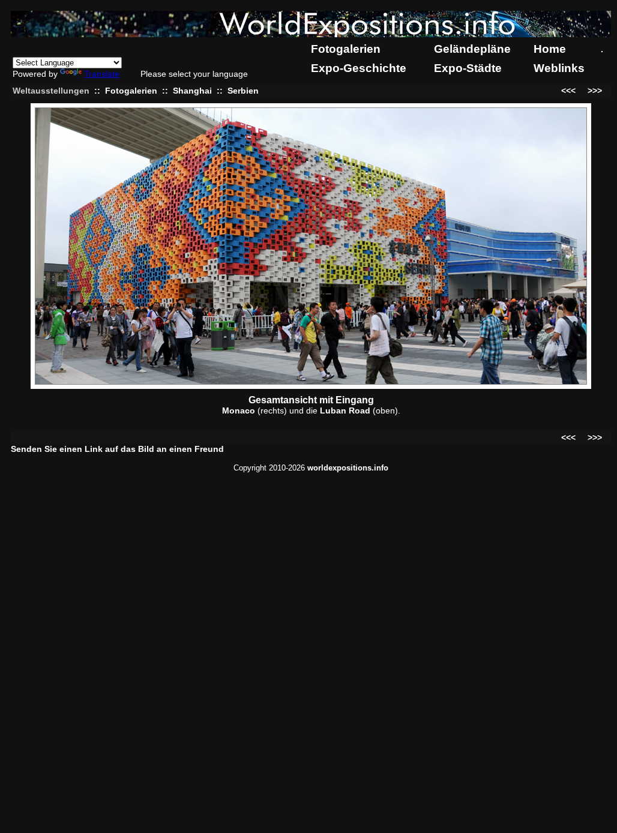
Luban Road (345, 410)
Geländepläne (472, 49)
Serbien (243, 90)
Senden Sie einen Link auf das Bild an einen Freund (117, 449)
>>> (595, 90)
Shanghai (192, 90)
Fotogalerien (346, 49)
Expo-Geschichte (358, 68)
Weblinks (559, 68)
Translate (101, 74)
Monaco (238, 410)
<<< (568, 90)
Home (550, 49)
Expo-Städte (468, 68)
